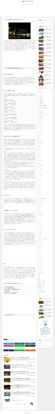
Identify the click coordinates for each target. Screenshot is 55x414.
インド (40, 128)
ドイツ (40, 194)
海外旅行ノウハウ (41, 285)
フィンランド (41, 219)
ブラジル (40, 224)
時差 (12, 339)
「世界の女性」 (41, 101)
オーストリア (41, 143)
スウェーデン (41, 175)
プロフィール (41, 343)
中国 (39, 274)
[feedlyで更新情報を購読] (19, 350)
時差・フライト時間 (42, 281)
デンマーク (40, 190)
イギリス (40, 124)
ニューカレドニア (41, 200)
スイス (40, 173)
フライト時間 (9, 339)
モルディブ (40, 255)
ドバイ (40, 196)
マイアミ (40, 245)
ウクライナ (40, 133)
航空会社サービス (41, 287)
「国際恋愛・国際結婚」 (43, 105)
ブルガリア (40, 226)
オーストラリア (41, 141)
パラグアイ (40, 215)
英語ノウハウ (41, 289)
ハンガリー (40, 211)
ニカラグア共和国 (41, 198)
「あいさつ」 (41, 90)
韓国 (39, 293)
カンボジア (40, 152)
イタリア (40, 126)
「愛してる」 (41, 109)
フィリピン (40, 217)
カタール (40, 145)
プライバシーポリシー (42, 345)
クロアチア (40, 160)
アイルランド (41, 118)
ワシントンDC (41, 270)
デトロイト (40, 188)
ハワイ (40, 209)
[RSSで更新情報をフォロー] (30, 350)
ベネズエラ (40, 230)
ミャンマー (40, 251)
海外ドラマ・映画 (41, 283)
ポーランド (40, 243)
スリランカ (40, 179)
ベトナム (40, 228)
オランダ (40, 139)
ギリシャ (40, 158)
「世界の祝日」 (41, 103)
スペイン (40, 177)
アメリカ (40, 120)
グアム (40, 162)
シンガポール (5, 339)
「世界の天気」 (41, 99)
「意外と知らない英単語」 (43, 107)
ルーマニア (40, 264)
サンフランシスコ (41, 164)
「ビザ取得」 (41, 97)
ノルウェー (40, 207)
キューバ (40, 154)
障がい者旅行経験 (41, 291)
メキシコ (40, 253)
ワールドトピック (41, 272)
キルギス (40, 156)
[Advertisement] (27, 11)
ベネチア (40, 232)
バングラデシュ (41, 213)
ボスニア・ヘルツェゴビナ (43, 238)
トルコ (40, 192)
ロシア (40, 268)
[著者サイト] (8, 350)
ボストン (40, 236)
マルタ (40, 247)
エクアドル (40, 135)
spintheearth (45, 327)
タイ (39, 181)
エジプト (40, 137)
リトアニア (40, 262)
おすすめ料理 (41, 116)
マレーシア (40, 249)
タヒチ (40, 183)
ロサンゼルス (41, 266)
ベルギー (40, 234)
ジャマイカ (40, 171)
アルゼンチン (41, 122)
